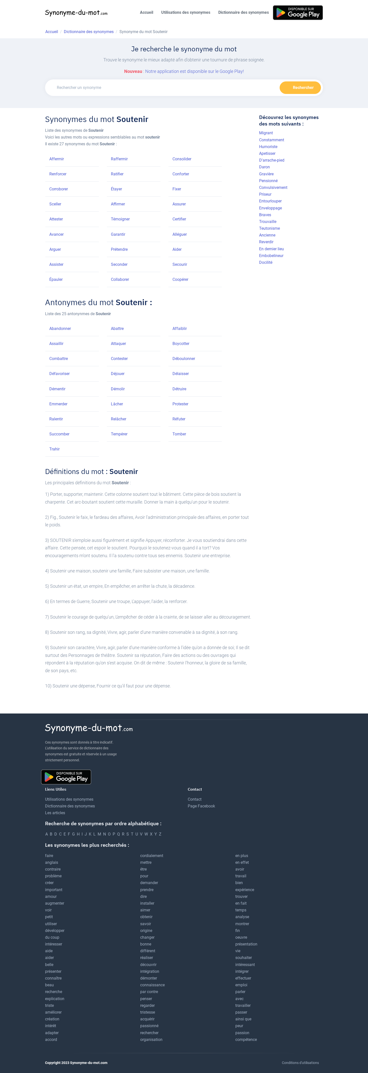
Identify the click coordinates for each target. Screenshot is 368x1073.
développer (54, 930)
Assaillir (56, 343)
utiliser (51, 923)
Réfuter (178, 419)
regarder (147, 1005)
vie (237, 950)
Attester (56, 219)
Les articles (55, 812)
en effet (242, 862)
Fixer (176, 189)
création (52, 1019)
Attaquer (118, 343)
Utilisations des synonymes (185, 12)
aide (49, 950)
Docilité (265, 262)
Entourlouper (270, 201)
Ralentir (56, 419)
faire (49, 855)
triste (49, 1005)
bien (239, 882)
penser (146, 998)
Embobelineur (271, 255)
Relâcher (118, 419)
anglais (51, 862)
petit (49, 916)
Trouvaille (267, 221)
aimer (145, 910)
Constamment (271, 140)
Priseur (265, 194)
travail (240, 876)
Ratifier (117, 174)
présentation (246, 944)
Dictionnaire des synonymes (243, 12)
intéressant (245, 964)
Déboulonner (183, 358)
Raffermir (119, 159)
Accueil (146, 12)
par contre (149, 991)
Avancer (56, 234)
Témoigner (120, 219)
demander (149, 882)
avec (239, 998)
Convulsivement (273, 187)
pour (144, 876)
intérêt (50, 1025)
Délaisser (180, 373)
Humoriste (268, 146)
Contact (195, 799)
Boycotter (180, 343)
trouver (241, 896)
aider (49, 957)
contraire (53, 869)
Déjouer (117, 373)
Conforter (180, 174)
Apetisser (267, 153)
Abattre (117, 328)
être (143, 869)
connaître (53, 978)
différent (147, 950)
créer (49, 882)
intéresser (53, 944)
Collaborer (120, 279)
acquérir (147, 1019)
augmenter (54, 903)
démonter (148, 978)
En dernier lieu (271, 249)
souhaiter (243, 957)
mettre (145, 862)
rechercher (149, 1032)
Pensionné (268, 180)
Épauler (56, 279)
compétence (246, 1039)
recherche (53, 991)
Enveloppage (270, 208)
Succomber (59, 434)
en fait (241, 903)
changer (147, 937)
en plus (241, 855)
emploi (241, 985)
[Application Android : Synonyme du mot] (298, 12)
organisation (151, 1039)
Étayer (116, 189)
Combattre (58, 358)
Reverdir (266, 242)
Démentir (57, 389)
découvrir (148, 964)
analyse (242, 916)
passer (241, 1012)
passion (242, 1032)
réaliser (146, 957)
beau (49, 985)
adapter (52, 1032)
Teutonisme (269, 228)
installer (147, 903)
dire (143, 896)
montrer (242, 923)
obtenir (146, 916)
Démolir (118, 389)
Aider (176, 249)
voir (48, 910)
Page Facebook (201, 806)
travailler (243, 1005)
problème (53, 876)
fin (237, 930)
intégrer (242, 971)
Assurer (179, 204)
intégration (149, 971)
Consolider (181, 159)
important (53, 889)
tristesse (147, 1012)
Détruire (179, 389)
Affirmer (118, 204)
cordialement (151, 855)
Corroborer (58, 189)
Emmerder (58, 404)
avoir (239, 869)
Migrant (266, 133)
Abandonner (60, 328)
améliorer (53, 1012)
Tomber (179, 434)
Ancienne (267, 235)
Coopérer (180, 279)
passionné (149, 1025)
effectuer (243, 978)
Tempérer (119, 434)
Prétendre (119, 249)
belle (49, 964)
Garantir (118, 234)
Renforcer (57, 174)
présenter (53, 971)
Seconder (119, 264)
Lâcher (117, 404)
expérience (244, 889)
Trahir (54, 449)
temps (240, 910)
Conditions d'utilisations (300, 1063)
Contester (119, 358)
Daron (264, 167)
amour (51, 896)
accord (51, 1039)
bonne (145, 944)
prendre (146, 889)
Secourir (179, 264)
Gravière (266, 174)
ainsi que (243, 1019)
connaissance (152, 985)
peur (239, 1025)
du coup (52, 937)
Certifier (179, 219)
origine (146, 930)
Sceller (55, 204)
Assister (56, 264)
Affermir (56, 159)
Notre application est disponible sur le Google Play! (194, 71)
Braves (265, 214)
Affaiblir (179, 328)
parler (240, 991)
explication (54, 998)
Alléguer (179, 234)
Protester (180, 404)
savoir (145, 923)
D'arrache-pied (271, 160)
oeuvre (241, 937)
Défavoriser (59, 373)
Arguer (55, 249)
